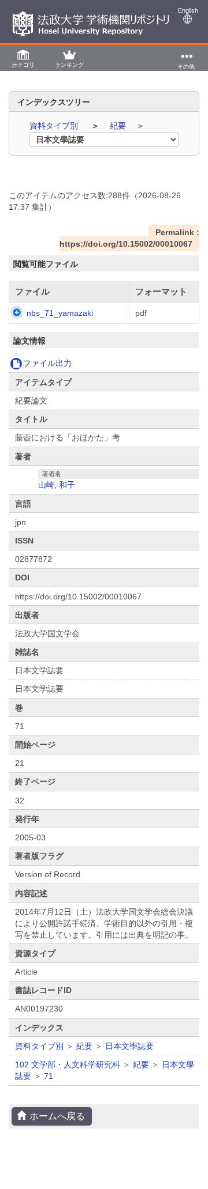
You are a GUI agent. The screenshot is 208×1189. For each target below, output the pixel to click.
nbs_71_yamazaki (60, 313)
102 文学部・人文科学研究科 (67, 1064)
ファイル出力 (47, 363)
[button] (23, 58)
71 (48, 1076)
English (188, 10)
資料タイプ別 (54, 125)
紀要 (119, 125)
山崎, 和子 (56, 484)
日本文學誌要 (129, 1046)
